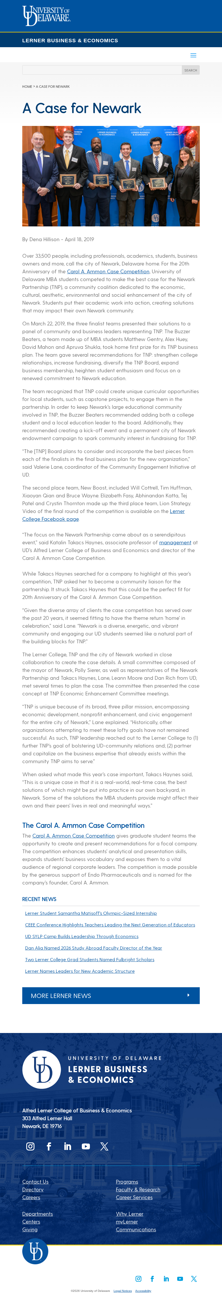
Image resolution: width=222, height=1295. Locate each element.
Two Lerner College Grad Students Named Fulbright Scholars (89, 959)
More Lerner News (61, 995)
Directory (33, 1189)
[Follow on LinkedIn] (67, 1146)
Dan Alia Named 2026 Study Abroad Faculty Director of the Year (93, 947)
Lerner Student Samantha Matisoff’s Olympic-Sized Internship (91, 913)
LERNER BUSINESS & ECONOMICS (70, 40)
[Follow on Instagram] (30, 1146)
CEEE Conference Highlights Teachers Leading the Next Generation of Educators (110, 924)
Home (27, 86)
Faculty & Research (138, 1189)
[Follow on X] (104, 1146)
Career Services (134, 1197)
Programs (127, 1181)
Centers (31, 1221)
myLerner (127, 1221)
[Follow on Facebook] (49, 1146)
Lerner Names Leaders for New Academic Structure (80, 971)
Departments (37, 1213)
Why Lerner (129, 1213)
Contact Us (35, 1181)
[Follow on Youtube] (86, 1146)
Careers (31, 1197)
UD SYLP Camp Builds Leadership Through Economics (81, 936)
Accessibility (143, 1290)
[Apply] (46, 24)
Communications (136, 1229)
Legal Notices (123, 1290)
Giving (30, 1229)
